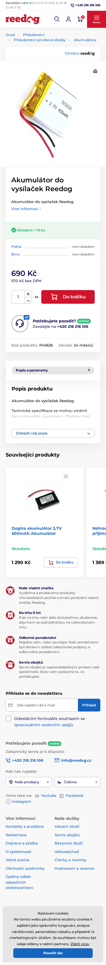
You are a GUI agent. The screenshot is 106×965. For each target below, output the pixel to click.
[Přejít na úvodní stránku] (23, 19)
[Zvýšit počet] (28, 293)
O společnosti (18, 851)
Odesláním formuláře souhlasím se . (49, 721)
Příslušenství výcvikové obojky (40, 40)
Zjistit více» (80, 944)
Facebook (75, 795)
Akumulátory (85, 40)
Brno (15, 254)
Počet (18, 297)
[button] (57, 19)
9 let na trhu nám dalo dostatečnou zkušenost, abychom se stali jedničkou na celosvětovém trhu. (58, 622)
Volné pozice (17, 860)
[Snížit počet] (28, 300)
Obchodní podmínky (25, 868)
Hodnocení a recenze (74, 868)
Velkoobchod (67, 851)
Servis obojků (67, 835)
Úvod (10, 35)
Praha (16, 246)
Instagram (21, 801)
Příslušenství (33, 35)
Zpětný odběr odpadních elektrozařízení (19, 882)
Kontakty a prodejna (25, 826)
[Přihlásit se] (68, 19)
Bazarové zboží (69, 843)
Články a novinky (70, 860)
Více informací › (26, 208)
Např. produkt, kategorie (41, 45)
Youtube (49, 795)
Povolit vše (53, 953)
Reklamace (16, 835)
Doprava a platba (22, 843)
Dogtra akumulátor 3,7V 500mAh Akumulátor (37, 531)
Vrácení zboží (67, 826)
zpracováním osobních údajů (43, 724)
